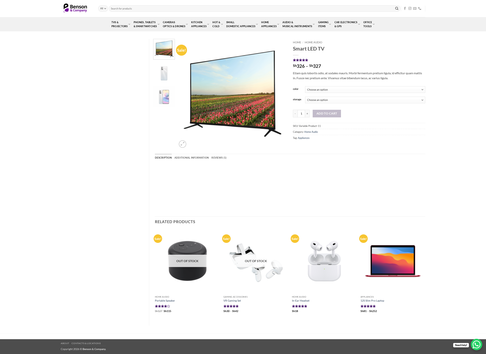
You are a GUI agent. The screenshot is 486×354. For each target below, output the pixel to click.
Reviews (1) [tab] (218, 157)
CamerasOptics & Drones (174, 24)
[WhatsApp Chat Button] (476, 344)
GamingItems (323, 24)
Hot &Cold (216, 24)
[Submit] (397, 8)
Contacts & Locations (86, 343)
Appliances (304, 137)
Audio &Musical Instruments (297, 24)
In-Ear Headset (300, 300)
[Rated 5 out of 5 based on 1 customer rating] (359, 60)
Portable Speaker (165, 300)
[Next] (280, 94)
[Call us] (419, 8)
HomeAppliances (269, 24)
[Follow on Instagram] (409, 8)
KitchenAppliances (199, 24)
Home (297, 42)
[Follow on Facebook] (404, 8)
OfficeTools (367, 24)
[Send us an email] (414, 8)
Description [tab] (163, 157)
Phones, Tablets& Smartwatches (145, 24)
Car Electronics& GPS (346, 24)
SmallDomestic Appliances (240, 24)
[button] (182, 144)
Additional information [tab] (191, 157)
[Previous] (184, 94)
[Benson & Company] (76, 8)
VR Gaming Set (232, 300)
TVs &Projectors (119, 24)
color (295, 89)
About (65, 343)
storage (297, 99)
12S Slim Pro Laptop (372, 300)
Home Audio (313, 42)
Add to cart (326, 113)
